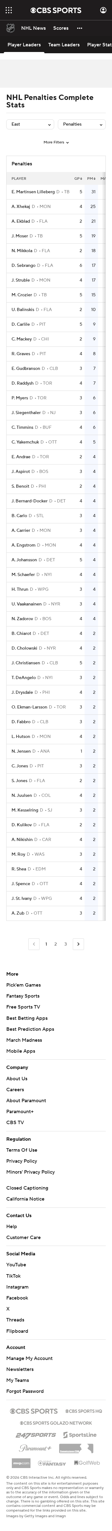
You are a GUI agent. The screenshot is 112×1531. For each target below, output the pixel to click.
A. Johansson (24, 560)
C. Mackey (22, 339)
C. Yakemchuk (25, 442)
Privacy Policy (21, 1161)
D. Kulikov (22, 825)
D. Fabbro (21, 722)
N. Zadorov (22, 619)
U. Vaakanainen (27, 604)
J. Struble (21, 280)
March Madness (24, 1040)
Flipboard (17, 1331)
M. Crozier (22, 295)
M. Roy (18, 854)
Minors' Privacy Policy (30, 1172)
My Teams (17, 1380)
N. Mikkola (22, 251)
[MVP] (21, 1461)
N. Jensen (21, 751)
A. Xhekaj (21, 207)
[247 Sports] (36, 1434)
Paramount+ (20, 1111)
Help (11, 1226)
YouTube (16, 1265)
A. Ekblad (21, 221)
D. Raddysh (23, 383)
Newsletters (20, 1369)
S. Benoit (20, 486)
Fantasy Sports (23, 996)
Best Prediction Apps (30, 1029)
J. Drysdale (22, 692)
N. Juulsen (22, 795)
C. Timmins (22, 427)
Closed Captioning (27, 1188)
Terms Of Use (21, 1150)
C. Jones (20, 766)
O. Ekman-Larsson (29, 707)
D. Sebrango (23, 265)
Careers (15, 1090)
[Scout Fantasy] (52, 1463)
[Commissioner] (76, 1446)
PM (90, 178)
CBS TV (15, 1122)
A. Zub (18, 913)
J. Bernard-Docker (30, 501)
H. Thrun (20, 589)
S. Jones (19, 781)
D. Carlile (21, 324)
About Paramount (26, 1101)
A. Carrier (21, 530)
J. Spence (21, 884)
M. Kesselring (25, 810)
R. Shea (19, 869)
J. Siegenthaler (26, 413)
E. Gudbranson (26, 368)
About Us (16, 1079)
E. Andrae (21, 457)
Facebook (17, 1298)
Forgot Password (25, 1391)
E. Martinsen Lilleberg (33, 192)
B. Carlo (19, 516)
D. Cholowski (24, 648)
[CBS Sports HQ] (83, 1410)
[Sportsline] (80, 1434)
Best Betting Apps (27, 1018)
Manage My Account (29, 1358)
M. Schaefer (23, 575)
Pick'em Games (23, 985)
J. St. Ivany (22, 898)
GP (77, 178)
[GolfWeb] (87, 1463)
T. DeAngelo (24, 678)
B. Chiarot (21, 633)
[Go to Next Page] (78, 944)
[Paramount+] (35, 1447)
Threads (15, 1320)
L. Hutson (21, 737)
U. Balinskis (23, 310)
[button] (8, 10)
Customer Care (23, 1237)
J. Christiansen (26, 663)
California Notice (25, 1199)
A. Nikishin (22, 840)
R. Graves (21, 354)
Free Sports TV (23, 1007)
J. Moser (20, 236)
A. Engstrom (23, 545)
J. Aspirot (21, 472)
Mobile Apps (20, 1051)
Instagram (17, 1287)
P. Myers (20, 398)
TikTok (13, 1276)
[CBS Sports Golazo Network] (56, 1422)
